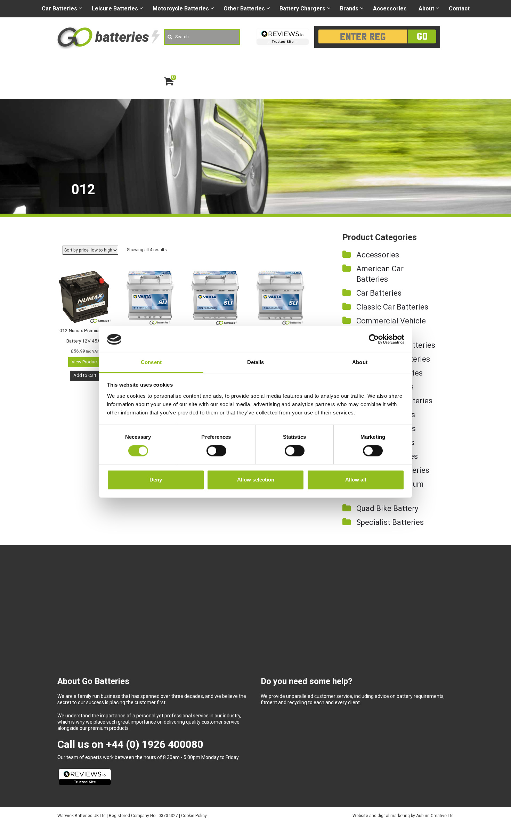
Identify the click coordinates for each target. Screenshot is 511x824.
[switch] (216, 450)
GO (422, 36)
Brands (349, 8)
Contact (459, 8)
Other (244, 8)
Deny (155, 480)
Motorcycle (181, 8)
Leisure (115, 8)
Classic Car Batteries (392, 307)
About (426, 8)
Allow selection (255, 480)
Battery (302, 8)
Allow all (355, 480)
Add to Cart (84, 375)
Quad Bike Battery (387, 508)
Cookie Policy (194, 815)
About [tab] (359, 362)
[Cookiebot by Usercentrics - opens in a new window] (373, 339)
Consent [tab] (151, 362)
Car (59, 8)
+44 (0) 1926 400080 (154, 744)
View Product (85, 361)
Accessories (390, 8)
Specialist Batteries (390, 522)
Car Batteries (379, 293)
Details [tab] (255, 362)
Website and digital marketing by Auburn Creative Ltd (403, 815)
